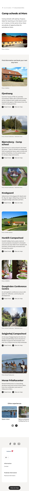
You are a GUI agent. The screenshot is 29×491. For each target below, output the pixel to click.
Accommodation (8, 7)
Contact (6, 466)
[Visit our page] (10, 444)
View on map (14, 488)
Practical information (9, 475)
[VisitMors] (8, 451)
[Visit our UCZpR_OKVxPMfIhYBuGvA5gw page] (19, 444)
